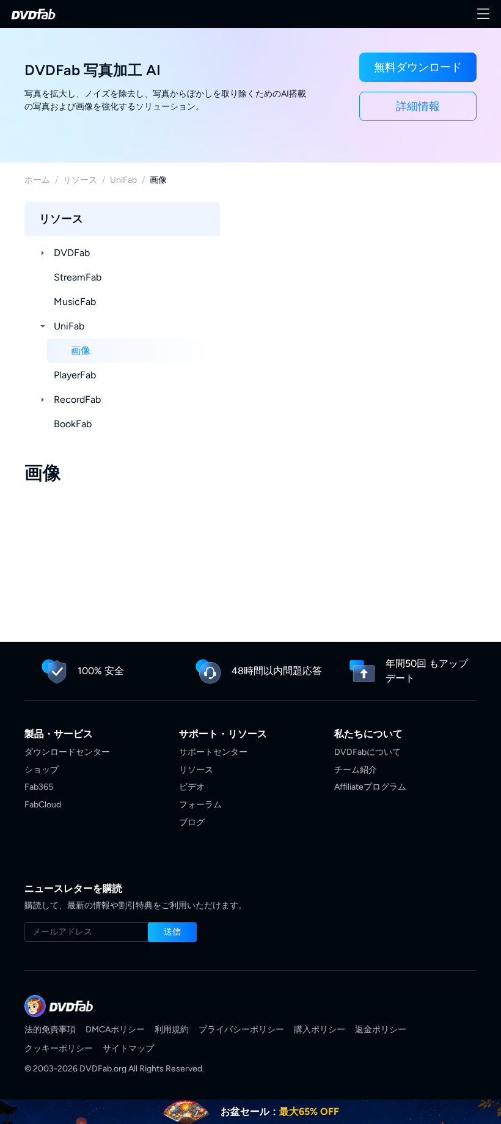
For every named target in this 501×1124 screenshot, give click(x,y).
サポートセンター (213, 752)
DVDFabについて (367, 752)
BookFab (73, 424)
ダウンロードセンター (67, 752)
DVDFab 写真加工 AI (92, 70)
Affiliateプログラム (370, 787)
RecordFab (77, 399)
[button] (418, 67)
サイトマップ (128, 1048)
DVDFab (72, 253)
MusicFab (75, 301)
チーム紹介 (355, 770)
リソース (80, 180)
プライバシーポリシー (241, 1029)
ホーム (37, 180)
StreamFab (77, 277)
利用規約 (172, 1029)
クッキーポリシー (58, 1048)
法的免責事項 (50, 1029)
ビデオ (192, 787)
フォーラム (200, 804)
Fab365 (38, 787)
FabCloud (42, 804)
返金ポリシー (380, 1029)
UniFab (123, 180)
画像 (80, 350)
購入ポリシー (319, 1029)
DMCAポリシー (115, 1029)
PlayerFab (75, 375)
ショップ (41, 770)
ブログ (192, 822)
